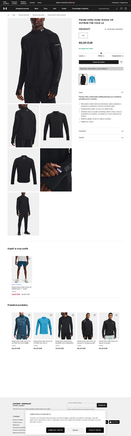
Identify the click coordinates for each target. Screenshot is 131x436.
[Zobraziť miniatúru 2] (56, 125)
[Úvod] (8, 15)
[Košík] (126, 8)
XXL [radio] (83, 35)
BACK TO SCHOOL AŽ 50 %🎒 (65, 2)
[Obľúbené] (121, 8)
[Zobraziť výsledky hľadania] (116, 8)
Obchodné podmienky (19, 427)
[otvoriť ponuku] (30, 8)
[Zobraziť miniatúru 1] (23, 125)
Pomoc (40, 2)
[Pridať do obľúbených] (29, 258)
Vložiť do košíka (99, 62)
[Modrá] (92, 79)
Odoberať (102, 405)
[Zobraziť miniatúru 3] (23, 169)
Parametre (82, 131)
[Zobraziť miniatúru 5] (23, 214)
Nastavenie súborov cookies (21, 432)
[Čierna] (83, 79)
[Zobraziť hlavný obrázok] (40, 60)
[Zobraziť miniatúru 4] (56, 169)
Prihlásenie (115, 2)
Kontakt (32, 2)
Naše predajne (6, 2)
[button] (121, 62)
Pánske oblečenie (24, 15)
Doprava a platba (14, 2)
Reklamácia (16, 425)
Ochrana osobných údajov (20, 430)
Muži (13, 15)
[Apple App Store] (114, 422)
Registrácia (124, 2)
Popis (81, 92)
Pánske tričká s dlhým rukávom (57, 15)
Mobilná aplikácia (24, 2)
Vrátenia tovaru (17, 422)
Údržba (81, 137)
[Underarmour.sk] (5, 8)
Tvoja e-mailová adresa (75, 402)
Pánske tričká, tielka (38, 15)
